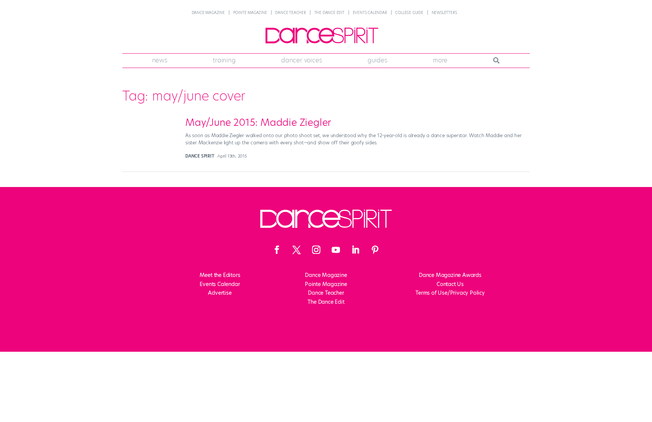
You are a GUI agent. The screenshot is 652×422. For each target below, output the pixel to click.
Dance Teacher (290, 12)
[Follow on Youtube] (336, 249)
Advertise (219, 293)
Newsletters (444, 12)
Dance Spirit (199, 156)
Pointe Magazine (250, 12)
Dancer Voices (301, 60)
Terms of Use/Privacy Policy (450, 293)
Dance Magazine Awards (450, 275)
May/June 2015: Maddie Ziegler (258, 122)
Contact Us (450, 284)
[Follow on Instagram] (316, 249)
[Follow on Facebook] (277, 249)
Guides (378, 60)
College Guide (409, 12)
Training (224, 60)
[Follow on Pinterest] (375, 249)
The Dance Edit (329, 12)
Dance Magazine (208, 12)
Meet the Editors (220, 275)
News (160, 60)
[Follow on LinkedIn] (355, 249)
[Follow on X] (296, 249)
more (440, 60)
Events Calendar (370, 12)
